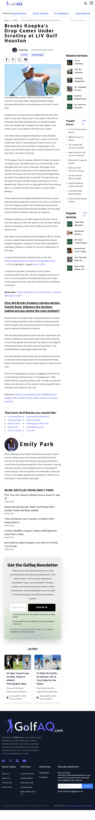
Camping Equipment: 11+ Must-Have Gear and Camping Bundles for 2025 (20, 13)
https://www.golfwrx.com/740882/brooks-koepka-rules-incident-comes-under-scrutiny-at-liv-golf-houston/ (31, 398)
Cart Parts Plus (15, 430)
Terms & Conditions (74, 806)
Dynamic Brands (26, 787)
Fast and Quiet (33, 420)
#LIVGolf (8, 261)
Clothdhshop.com (35, 427)
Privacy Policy (28, 632)
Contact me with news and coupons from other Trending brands (34, 615)
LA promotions (15, 417)
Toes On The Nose (27, 774)
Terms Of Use (7, 782)
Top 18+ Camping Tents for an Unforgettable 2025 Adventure (41, 13)
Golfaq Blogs (44, 772)
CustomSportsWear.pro (37, 417)
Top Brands (43, 777)
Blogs (15, 20)
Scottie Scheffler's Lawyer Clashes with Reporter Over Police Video (30, 532)
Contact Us (6, 778)
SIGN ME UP (42, 607)
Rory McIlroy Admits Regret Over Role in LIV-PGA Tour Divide (31, 544)
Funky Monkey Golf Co (28, 793)
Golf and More (15, 420)
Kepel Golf (13, 427)
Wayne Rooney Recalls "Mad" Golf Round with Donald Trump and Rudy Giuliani (29, 509)
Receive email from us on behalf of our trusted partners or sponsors (33, 622)
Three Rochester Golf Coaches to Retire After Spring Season (29, 520)
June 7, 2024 (39, 264)
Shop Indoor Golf (27, 783)
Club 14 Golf (14, 424)
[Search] (85, 4)
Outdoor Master (27, 778)
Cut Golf (30, 430)
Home (6, 20)
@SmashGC (19, 261)
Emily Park (23, 50)
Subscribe (87, 786)
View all (84, 122)
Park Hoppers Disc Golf (37, 424)
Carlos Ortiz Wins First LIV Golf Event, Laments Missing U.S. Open (32, 294)
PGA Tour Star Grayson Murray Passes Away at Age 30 (32, 497)
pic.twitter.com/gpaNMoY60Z (40, 261)
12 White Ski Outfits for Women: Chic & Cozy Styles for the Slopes (46, 679)
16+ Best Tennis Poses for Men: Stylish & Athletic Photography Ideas (17, 679)
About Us (5, 773)
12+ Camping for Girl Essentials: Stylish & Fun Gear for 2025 (62, 13)
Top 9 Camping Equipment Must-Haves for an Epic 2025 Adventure (84, 13)
